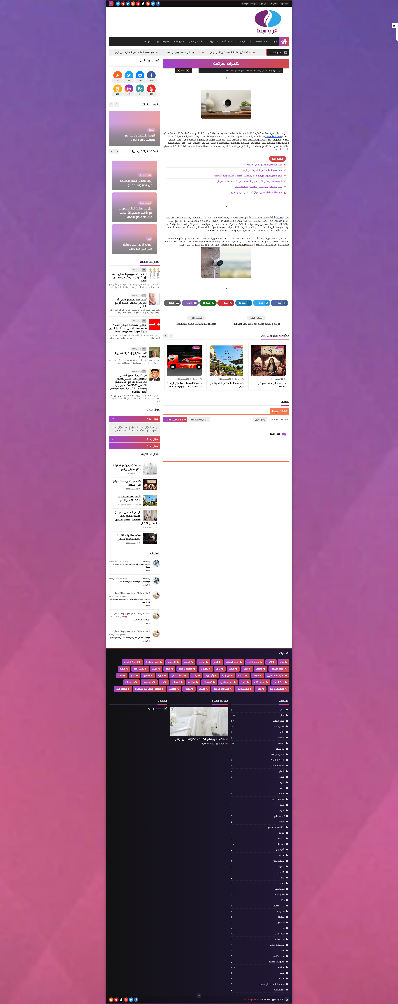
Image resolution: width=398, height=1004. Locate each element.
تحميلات (204, 669)
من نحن (263, 3)
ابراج (282, 662)
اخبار (275, 41)
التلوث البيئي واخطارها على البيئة (135, 139)
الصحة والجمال (195, 41)
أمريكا (232, 669)
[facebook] (158, 3)
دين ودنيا (226, 675)
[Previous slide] (116, 104)
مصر (259, 689)
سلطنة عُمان (178, 675)
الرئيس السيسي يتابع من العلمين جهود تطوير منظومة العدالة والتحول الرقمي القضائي (138, 52)
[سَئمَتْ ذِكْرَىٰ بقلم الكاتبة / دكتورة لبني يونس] (150, 469)
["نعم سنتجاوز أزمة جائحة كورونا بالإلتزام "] (154, 352)
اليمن (245, 669)
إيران (218, 669)
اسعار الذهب (262, 41)
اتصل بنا (274, 3)
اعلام (215, 662)
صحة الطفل (279, 682)
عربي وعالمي (226, 682)
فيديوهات (130, 682)
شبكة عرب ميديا (251, 999)
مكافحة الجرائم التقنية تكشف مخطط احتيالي (129, 537)
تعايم (168, 669)
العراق (259, 669)
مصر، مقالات (243, 689)
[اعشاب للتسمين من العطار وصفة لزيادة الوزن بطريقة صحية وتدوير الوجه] (154, 273)
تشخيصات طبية (162, 41)
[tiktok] (143, 3)
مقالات (228, 71)
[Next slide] (165, 336)
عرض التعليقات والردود (174, 419)
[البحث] (111, 3)
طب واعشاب (227, 41)
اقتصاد (202, 662)
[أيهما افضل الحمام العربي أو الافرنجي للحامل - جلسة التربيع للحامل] (154, 299)
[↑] (199, 995)
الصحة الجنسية (245, 41)
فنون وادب (148, 682)
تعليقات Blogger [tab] (279, 411)
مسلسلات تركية (277, 689)
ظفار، (243, 682)
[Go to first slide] (111, 104)
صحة (120, 675)
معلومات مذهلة (221, 689)
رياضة (194, 675)
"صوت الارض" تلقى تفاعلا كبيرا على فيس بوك (137, 182)
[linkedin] (128, 3)
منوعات (147, 41)
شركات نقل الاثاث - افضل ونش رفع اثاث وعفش (132, 593)
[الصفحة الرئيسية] (284, 41)
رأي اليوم (210, 675)
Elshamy (146, 561)
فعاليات (191, 682)
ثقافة (122, 669)
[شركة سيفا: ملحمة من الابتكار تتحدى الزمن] (150, 500)
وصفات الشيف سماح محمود (148, 689)
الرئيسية (284, 3)
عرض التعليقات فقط (198, 419)
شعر (133, 675)
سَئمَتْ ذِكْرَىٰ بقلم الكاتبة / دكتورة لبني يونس (127, 467)
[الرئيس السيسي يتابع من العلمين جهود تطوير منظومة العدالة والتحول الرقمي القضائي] (150, 515)
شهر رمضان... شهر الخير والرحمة (138, 214)
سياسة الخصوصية (249, 3)
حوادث (256, 675)
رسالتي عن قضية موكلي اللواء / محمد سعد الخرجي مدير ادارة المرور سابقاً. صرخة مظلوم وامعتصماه (128, 328)
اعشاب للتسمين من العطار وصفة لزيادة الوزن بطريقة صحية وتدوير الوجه (129, 277)
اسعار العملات (232, 662)
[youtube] (148, 3)
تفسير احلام (179, 41)
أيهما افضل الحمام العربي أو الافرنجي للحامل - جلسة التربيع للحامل (131, 302)
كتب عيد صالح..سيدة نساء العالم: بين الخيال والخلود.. (258, 186)
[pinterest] (138, 3)
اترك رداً (145, 570)
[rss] (133, 3)
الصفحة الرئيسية (242, 71)
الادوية (187, 662)
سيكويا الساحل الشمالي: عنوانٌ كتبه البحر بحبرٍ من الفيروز (256, 192)
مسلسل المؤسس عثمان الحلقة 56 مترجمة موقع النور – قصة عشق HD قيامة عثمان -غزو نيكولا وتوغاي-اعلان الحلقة (135, 240)
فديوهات (208, 682)
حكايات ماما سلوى (275, 675)
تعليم (154, 669)
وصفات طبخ (121, 689)
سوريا (160, 675)
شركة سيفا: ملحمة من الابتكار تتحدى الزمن (207, 52)
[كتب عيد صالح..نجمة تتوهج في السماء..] (150, 484)
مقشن (188, 689)
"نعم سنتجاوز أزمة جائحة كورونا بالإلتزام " (130, 355)
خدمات (241, 675)
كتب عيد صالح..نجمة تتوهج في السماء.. (255, 52)
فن (162, 682)
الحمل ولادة (212, 41)
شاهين (146, 675)
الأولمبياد (172, 662)
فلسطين (176, 682)
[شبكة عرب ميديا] (266, 22)
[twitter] (153, 3)
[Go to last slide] (171, 336)
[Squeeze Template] (287, 999)
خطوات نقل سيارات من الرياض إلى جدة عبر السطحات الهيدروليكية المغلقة (248, 175)
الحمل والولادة (152, 662)
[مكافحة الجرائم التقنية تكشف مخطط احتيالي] (150, 538)
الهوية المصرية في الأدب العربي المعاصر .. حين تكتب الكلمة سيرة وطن (249, 181)
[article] (196, 320)
